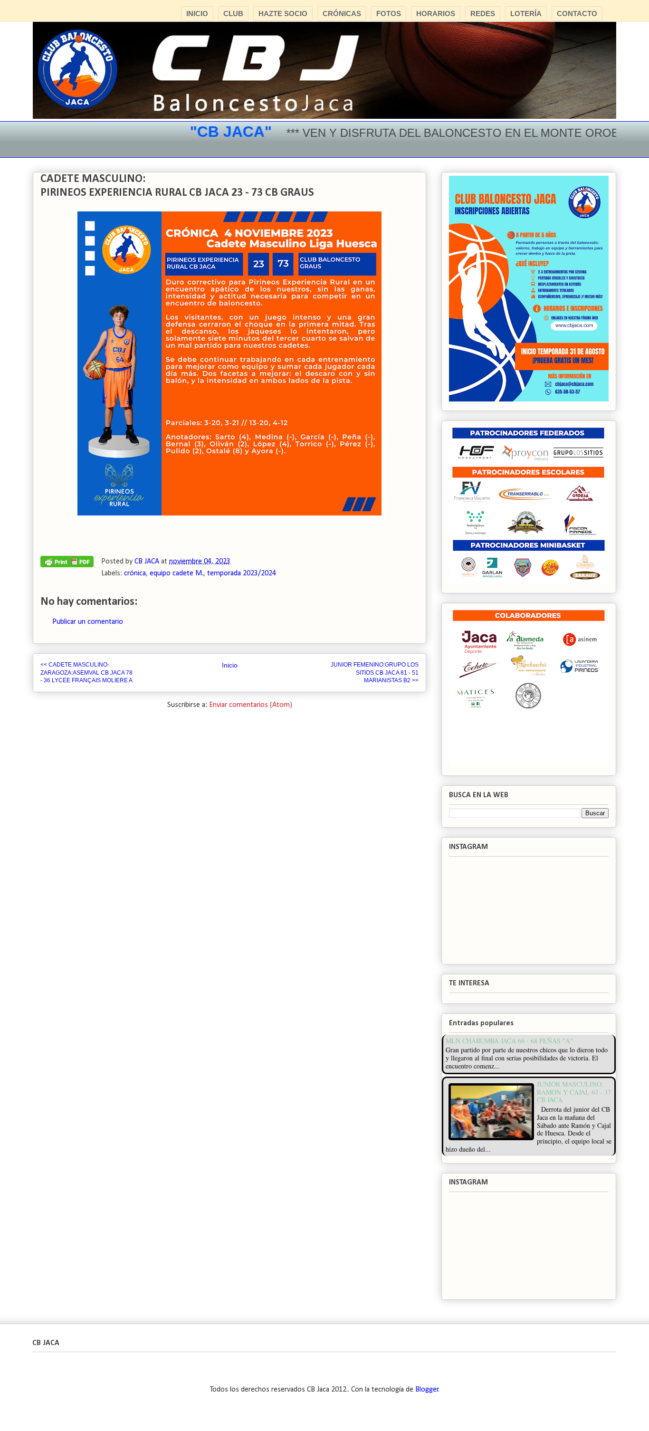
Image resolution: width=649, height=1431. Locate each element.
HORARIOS (435, 14)
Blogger (427, 1389)
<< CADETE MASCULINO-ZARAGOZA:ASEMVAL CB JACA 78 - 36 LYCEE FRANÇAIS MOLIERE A (86, 672)
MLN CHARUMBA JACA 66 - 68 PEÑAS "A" (509, 1040)
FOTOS (388, 14)
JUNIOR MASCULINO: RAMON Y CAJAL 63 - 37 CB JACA (574, 1092)
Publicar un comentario (87, 622)
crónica (135, 573)
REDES (482, 14)
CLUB (233, 14)
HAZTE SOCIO (282, 14)
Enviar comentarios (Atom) (250, 705)
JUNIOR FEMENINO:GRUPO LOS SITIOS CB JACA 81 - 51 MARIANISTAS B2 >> (375, 672)
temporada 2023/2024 (241, 573)
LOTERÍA (526, 14)
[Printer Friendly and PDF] (67, 564)
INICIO (197, 14)
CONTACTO (577, 14)
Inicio (230, 665)
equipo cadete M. (176, 573)
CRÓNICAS (342, 14)
